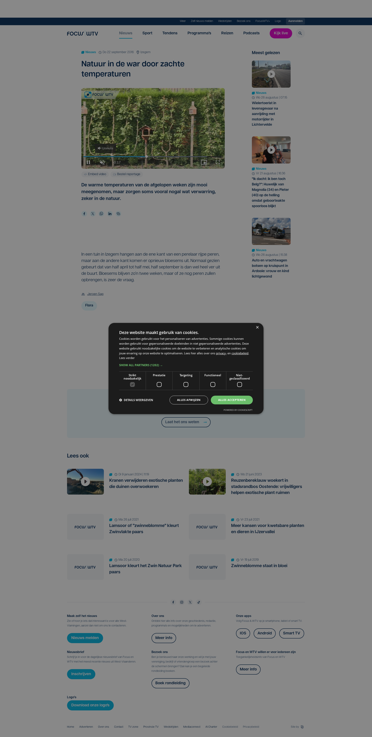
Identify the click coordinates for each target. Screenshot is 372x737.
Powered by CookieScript (238, 409)
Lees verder (127, 358)
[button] (186, 365)
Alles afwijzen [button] (189, 400)
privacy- (221, 353)
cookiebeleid (240, 353)
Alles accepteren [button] (231, 400)
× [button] (257, 327)
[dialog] (186, 368)
